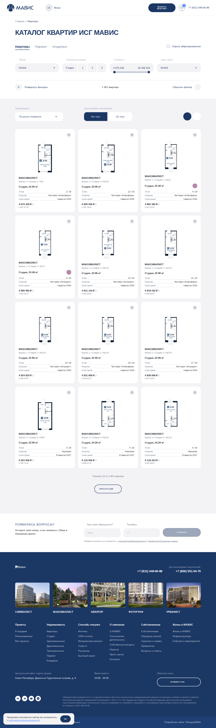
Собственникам (149, 631)
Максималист (63, 611)
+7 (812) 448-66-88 (198, 7)
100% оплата (85, 636)
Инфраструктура (182, 636)
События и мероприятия (186, 641)
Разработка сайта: (182, 722)
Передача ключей (151, 636)
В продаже (21, 631)
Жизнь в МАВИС (182, 631)
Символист (23, 611)
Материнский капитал (90, 641)
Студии (51, 636)
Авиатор (97, 611)
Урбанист (173, 611)
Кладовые (59, 46)
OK (65, 719)
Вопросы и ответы (151, 650)
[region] (87, 47)
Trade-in (82, 646)
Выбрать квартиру (162, 8)
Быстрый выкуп (86, 655)
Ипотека (82, 631)
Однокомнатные (56, 641)
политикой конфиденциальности (132, 541)
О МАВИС (115, 631)
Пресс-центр (117, 654)
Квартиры (22, 46)
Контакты (115, 659)
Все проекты (22, 641)
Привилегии (147, 646)
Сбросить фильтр (182, 87)
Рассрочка (84, 650)
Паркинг (41, 46)
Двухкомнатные (55, 646)
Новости (114, 649)
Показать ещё (106, 489)
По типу (120, 116)
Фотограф (136, 611)
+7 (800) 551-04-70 (188, 571)
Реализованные (24, 636)
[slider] (114, 72)
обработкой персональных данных (163, 541)
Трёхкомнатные (55, 650)
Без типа (95, 116)
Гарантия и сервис (151, 641)
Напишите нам (177, 682)
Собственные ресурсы (122, 644)
